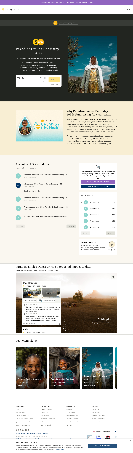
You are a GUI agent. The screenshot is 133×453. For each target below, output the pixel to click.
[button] (97, 446)
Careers (69, 425)
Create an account (47, 409)
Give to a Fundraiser (22, 416)
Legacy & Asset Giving (23, 425)
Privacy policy (20, 433)
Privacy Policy (60, 450)
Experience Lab (46, 425)
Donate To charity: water (98, 182)
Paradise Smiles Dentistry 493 (45, 58)
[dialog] (66, 446)
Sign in (128, 10)
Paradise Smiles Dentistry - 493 (56, 174)
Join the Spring (20, 412)
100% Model (70, 412)
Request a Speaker (98, 416)
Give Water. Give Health (68, 24)
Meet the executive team (74, 422)
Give (17, 409)
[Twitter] (16, 430)
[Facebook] (18, 430)
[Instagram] (20, 430)
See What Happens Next (98, 186)
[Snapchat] (23, 430)
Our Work (69, 409)
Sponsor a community (23, 422)
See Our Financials (72, 416)
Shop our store (97, 422)
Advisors (44, 422)
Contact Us (95, 409)
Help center (96, 412)
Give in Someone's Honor (24, 419)
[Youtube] (26, 430)
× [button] (130, 441)
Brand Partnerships (98, 419)
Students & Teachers (48, 419)
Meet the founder (72, 419)
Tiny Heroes (45, 416)
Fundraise (44, 412)
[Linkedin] (28, 430)
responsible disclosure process (37, 433)
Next (70, 226)
